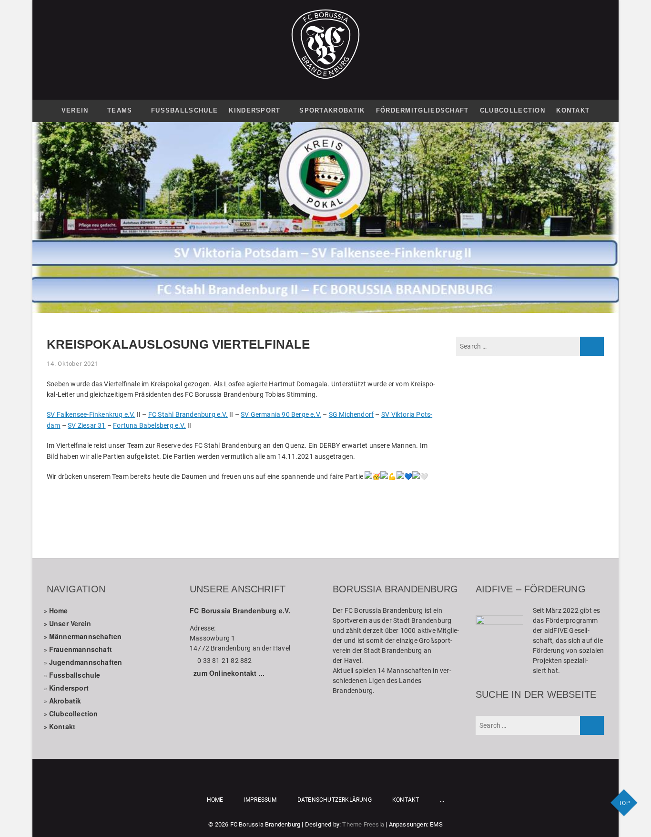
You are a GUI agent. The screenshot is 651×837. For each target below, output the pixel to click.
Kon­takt (573, 110)
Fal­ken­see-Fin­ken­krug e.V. (91, 414)
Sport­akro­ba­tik (332, 110)
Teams (119, 110)
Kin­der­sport (254, 110)
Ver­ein (75, 110)
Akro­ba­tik (65, 700)
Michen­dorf (351, 414)
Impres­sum (260, 799)
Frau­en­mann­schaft (80, 649)
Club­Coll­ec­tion (512, 110)
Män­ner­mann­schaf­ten (85, 636)
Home (58, 610)
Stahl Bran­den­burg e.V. (188, 414)
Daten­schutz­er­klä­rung (334, 799)
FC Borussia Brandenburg (265, 824)
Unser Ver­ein (70, 623)
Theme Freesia (363, 824)
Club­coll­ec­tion (73, 713)
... (442, 799)
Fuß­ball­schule (184, 110)
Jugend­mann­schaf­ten (85, 662)
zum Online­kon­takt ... (228, 673)
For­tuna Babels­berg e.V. (149, 425)
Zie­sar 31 (86, 425)
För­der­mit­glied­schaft (422, 110)
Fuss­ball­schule (75, 675)
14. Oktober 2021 (73, 363)
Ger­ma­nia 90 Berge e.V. (281, 414)
